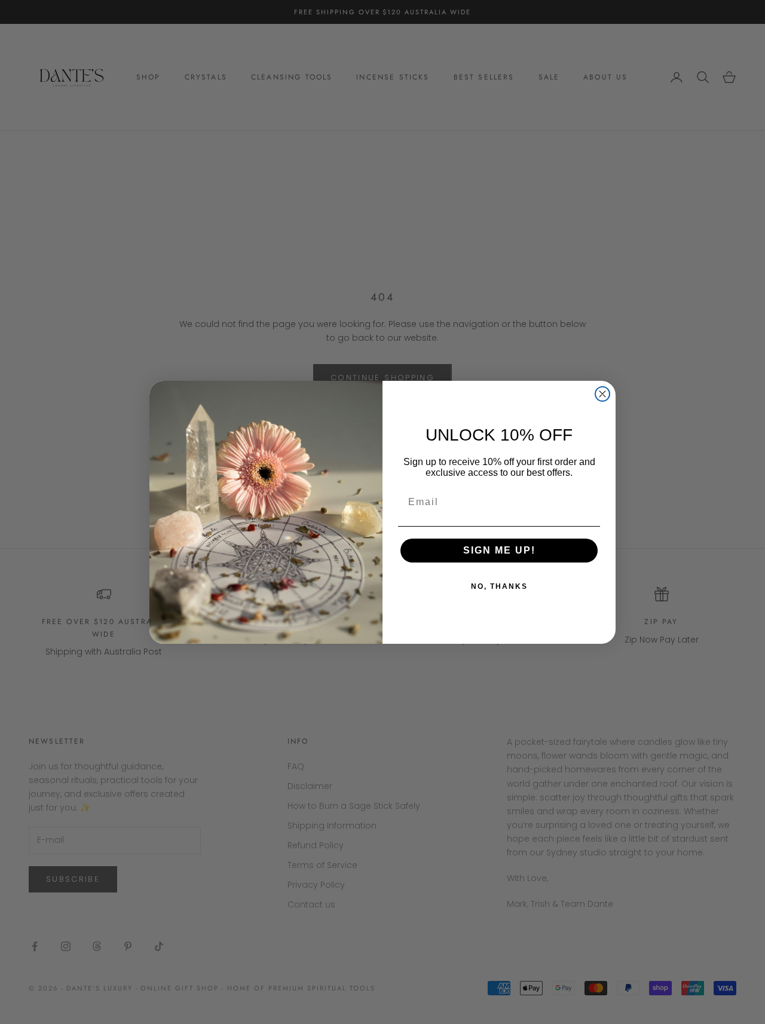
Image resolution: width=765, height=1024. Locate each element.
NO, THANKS (499, 586)
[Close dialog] (602, 394)
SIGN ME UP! (499, 550)
